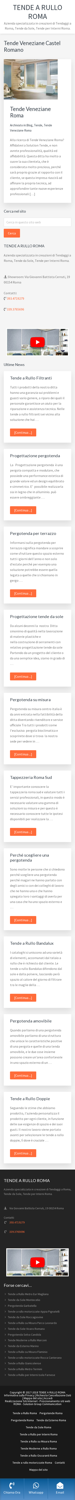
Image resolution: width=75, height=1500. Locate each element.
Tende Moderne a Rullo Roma (39, 1448)
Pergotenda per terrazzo (33, 533)
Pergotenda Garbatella (22, 1306)
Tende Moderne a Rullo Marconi (27, 1340)
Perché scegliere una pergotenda (29, 857)
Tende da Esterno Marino (23, 1346)
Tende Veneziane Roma (30, 112)
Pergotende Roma (51, 1413)
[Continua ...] (25, 433)
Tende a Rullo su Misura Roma (38, 1441)
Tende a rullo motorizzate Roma (32, 1462)
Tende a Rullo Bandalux (32, 943)
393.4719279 (15, 298)
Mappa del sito (33, 1398)
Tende (38, 125)
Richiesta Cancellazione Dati (53, 1395)
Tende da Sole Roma (38, 1427)
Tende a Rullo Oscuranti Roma (38, 1455)
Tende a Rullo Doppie (30, 1098)
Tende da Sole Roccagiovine (25, 1317)
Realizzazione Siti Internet (21, 1401)
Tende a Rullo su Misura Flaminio (28, 1352)
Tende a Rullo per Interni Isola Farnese (31, 1375)
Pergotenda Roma (22, 1420)
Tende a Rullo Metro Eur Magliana (28, 1294)
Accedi (48, 1398)
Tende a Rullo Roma (37, 12)
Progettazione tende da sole (36, 616)
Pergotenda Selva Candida (24, 1334)
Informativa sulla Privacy (19, 1395)
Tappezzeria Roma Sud (31, 777)
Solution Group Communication (42, 1404)
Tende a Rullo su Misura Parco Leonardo (32, 1323)
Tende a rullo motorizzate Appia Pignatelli (34, 1311)
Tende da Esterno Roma (51, 1420)
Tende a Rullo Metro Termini (25, 1369)
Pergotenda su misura (30, 699)
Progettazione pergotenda (35, 455)
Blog (29, 125)
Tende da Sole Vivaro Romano (26, 1329)
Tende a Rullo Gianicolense (24, 1363)
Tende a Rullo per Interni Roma (39, 1434)
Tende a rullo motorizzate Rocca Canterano (35, 1358)
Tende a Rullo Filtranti (31, 377)
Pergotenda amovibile (31, 1020)
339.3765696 (15, 309)
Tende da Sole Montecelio (24, 1300)
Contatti (60, 1462)
